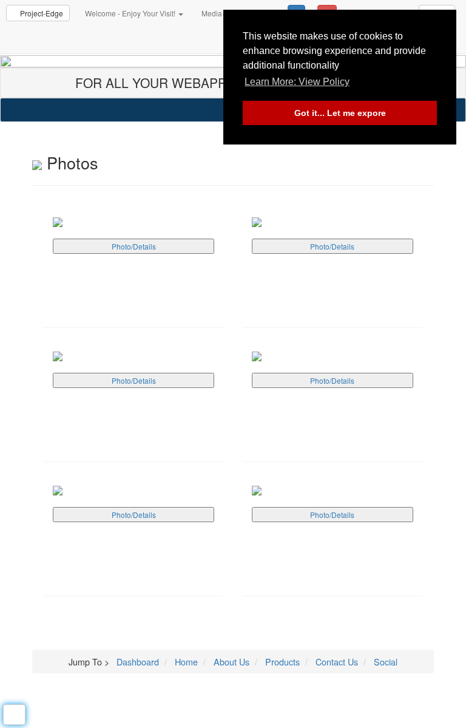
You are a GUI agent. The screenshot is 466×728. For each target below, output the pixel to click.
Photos (70, 162)
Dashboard (137, 661)
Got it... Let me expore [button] (340, 113)
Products (281, 661)
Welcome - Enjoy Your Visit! (131, 13)
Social (384, 661)
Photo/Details (134, 246)
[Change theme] (14, 714)
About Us (230, 661)
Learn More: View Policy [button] (297, 82)
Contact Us (335, 661)
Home (185, 661)
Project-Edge (40, 13)
